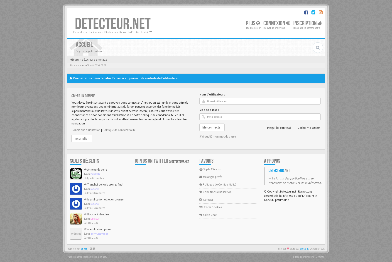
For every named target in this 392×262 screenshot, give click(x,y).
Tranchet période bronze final (105, 184)
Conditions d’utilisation (85, 130)
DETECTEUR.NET (113, 24)
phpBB (84, 248)
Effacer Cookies (212, 207)
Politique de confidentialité (119, 130)
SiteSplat (304, 248)
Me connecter (212, 127)
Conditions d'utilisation (217, 192)
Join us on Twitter (162, 161)
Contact (207, 200)
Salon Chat (209, 215)
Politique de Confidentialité (219, 184)
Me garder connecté (279, 128)
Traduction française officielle (82, 256)
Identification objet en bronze (105, 199)
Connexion (274, 23)
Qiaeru (103, 256)
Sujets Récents (211, 169)
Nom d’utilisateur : (212, 94)
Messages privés (212, 177)
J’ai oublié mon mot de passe (217, 136)
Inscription (305, 23)
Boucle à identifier (98, 214)
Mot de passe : (209, 110)
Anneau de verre (97, 169)
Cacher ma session (309, 128)
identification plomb (99, 229)
